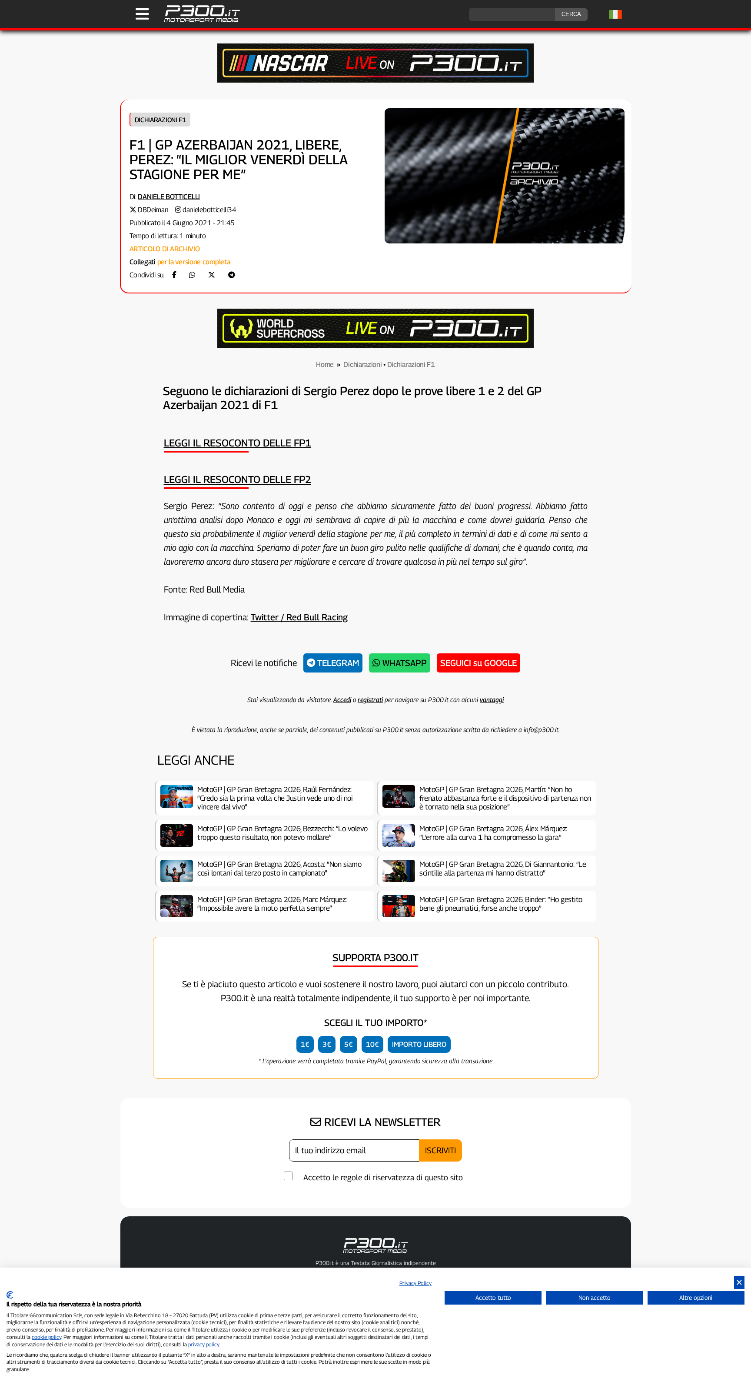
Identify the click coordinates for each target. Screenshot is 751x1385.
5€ (348, 1044)
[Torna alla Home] (375, 1254)
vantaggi (492, 699)
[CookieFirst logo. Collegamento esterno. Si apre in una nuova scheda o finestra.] (10, 1295)
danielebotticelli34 (209, 210)
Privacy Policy (415, 1283)
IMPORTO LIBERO (419, 1044)
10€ (372, 1044)
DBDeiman (153, 210)
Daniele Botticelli (169, 197)
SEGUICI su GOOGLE (478, 663)
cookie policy (46, 1337)
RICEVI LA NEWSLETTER (381, 1122)
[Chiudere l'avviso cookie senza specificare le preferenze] (739, 1282)
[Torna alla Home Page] (197, 21)
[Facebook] (174, 275)
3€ (326, 1044)
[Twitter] (212, 275)
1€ (305, 1044)
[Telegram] (232, 275)
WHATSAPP (403, 663)
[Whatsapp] (192, 275)
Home (325, 364)
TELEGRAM (337, 663)
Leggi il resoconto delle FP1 (237, 443)
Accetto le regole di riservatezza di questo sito (383, 1177)
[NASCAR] (375, 80)
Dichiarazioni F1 (160, 119)
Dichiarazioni (362, 364)
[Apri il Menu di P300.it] (142, 14)
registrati (370, 699)
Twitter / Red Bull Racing (299, 617)
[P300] (375, 345)
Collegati (143, 262)
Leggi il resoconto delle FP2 (237, 479)
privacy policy (203, 1344)
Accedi (342, 699)
